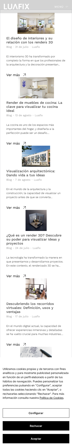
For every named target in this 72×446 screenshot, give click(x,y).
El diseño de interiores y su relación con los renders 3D (29, 40)
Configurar (36, 413)
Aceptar (36, 438)
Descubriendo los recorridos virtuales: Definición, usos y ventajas (30, 308)
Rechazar (36, 425)
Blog (9, 46)
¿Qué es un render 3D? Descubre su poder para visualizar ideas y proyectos (33, 239)
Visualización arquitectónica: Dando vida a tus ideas (30, 173)
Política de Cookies (51, 397)
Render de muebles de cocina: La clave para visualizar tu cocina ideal (34, 107)
